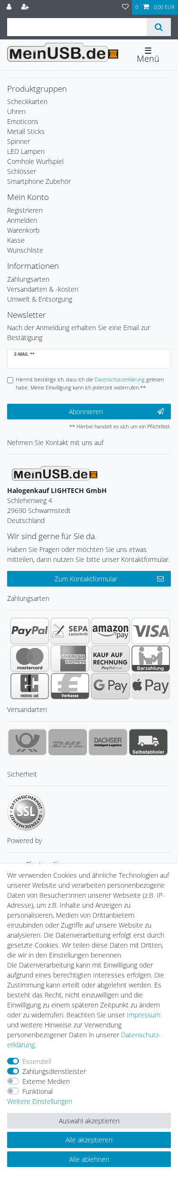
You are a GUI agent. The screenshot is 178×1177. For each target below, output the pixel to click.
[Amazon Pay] (110, 631)
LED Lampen (26, 151)
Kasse (16, 240)
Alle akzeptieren (89, 1139)
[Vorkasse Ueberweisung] (70, 686)
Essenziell (36, 1061)
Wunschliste (25, 250)
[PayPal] (29, 631)
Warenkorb (23, 230)
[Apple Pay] (151, 686)
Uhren (16, 111)
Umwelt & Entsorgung (39, 299)
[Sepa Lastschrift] (70, 631)
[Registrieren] (26, 7)
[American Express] (70, 658)
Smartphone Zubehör (39, 181)
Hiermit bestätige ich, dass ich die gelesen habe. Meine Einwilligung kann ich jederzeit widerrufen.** (90, 383)
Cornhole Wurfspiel (35, 161)
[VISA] (151, 631)
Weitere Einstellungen (39, 1101)
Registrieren (25, 210)
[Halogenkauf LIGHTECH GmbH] (54, 472)
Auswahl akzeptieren (89, 1120)
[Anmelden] (10, 7)
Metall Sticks (26, 131)
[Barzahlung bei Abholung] (151, 658)
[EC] (29, 686)
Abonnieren (86, 411)
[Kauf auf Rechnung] (110, 658)
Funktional (37, 1091)
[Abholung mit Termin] (148, 742)
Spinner (18, 141)
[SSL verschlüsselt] (26, 812)
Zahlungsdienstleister (54, 1071)
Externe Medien (46, 1081)
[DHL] (67, 742)
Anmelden (22, 220)
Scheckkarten (27, 101)
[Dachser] (108, 742)
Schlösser (21, 171)
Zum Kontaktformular (86, 578)
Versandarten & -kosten (42, 289)
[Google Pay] (110, 686)
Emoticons (22, 121)
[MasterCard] (29, 658)
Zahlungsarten (28, 279)
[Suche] (159, 27)
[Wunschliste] (125, 7)
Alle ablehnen (89, 1159)
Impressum (143, 1014)
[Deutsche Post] (27, 742)
